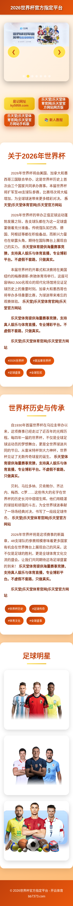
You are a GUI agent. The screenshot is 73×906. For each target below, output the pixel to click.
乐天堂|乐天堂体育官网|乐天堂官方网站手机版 (19, 120)
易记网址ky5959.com (19, 103)
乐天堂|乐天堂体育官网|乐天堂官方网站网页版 (53, 103)
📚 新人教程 (53, 120)
